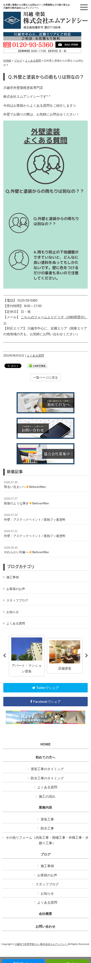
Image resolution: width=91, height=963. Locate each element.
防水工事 (47, 828)
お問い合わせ (45, 926)
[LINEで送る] (37, 365)
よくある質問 (33, 60)
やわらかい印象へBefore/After (26, 550)
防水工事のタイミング (47, 778)
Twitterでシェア (47, 688)
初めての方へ (45, 757)
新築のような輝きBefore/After (26, 501)
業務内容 (45, 807)
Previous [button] (4, 656)
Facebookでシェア (46, 701)
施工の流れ (47, 796)
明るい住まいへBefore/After (25, 485)
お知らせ (12, 612)
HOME (7, 60)
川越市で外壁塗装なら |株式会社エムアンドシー (41, 944)
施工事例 (12, 577)
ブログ (18, 60)
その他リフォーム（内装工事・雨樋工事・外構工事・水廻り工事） (47, 840)
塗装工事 (47, 819)
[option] (27, 655)
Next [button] (86, 656)
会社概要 (45, 913)
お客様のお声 (15, 589)
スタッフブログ (17, 600)
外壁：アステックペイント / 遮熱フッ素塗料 (34, 517)
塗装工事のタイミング (47, 769)
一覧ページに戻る (45, 377)
